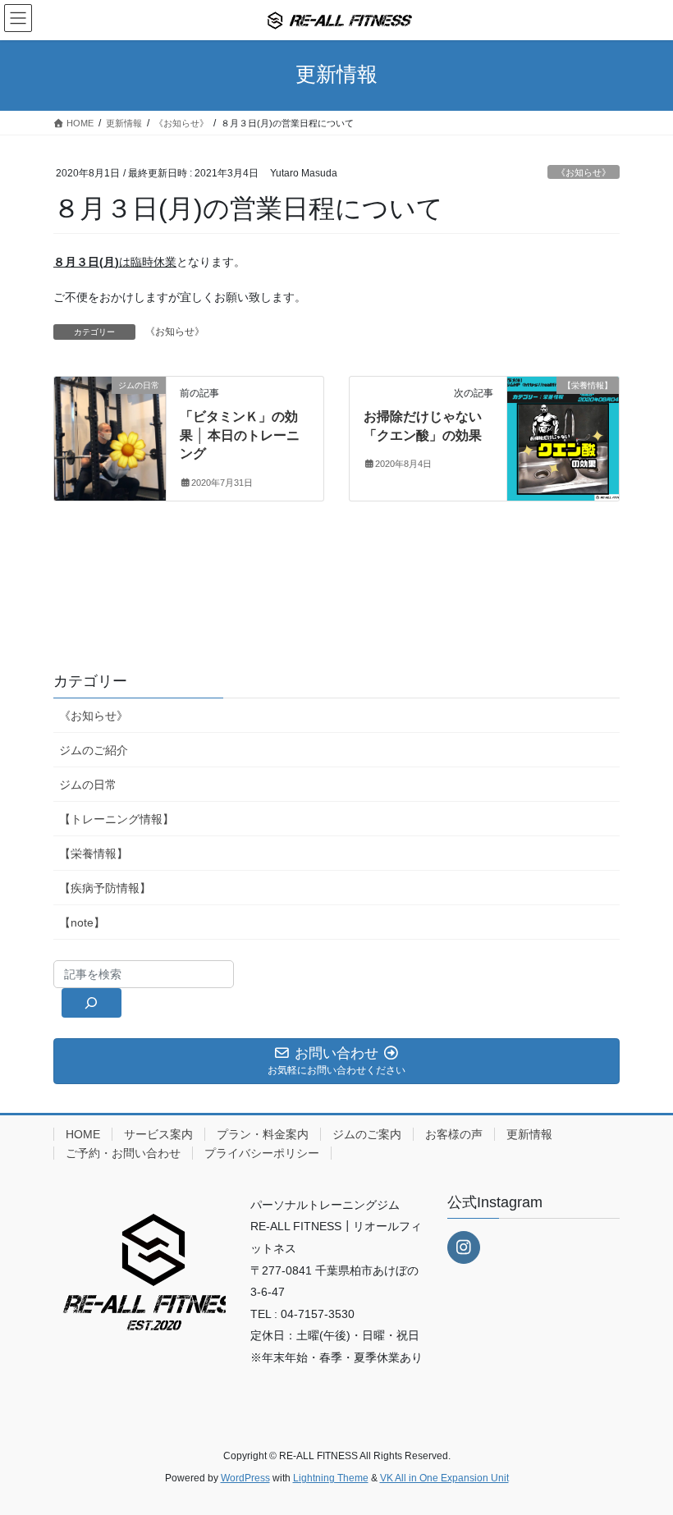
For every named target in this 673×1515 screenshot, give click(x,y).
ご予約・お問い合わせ (123, 1153)
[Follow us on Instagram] (463, 1247)
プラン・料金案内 (263, 1134)
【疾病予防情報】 (105, 888)
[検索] (91, 1003)
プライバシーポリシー (261, 1153)
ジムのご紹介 (93, 750)
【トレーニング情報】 (116, 819)
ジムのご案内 (366, 1134)
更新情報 (529, 1134)
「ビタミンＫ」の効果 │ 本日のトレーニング (240, 435)
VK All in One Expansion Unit (444, 1478)
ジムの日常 (88, 784)
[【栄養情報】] (563, 437)
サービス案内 (158, 1134)
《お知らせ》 (583, 172)
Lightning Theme (331, 1478)
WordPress (245, 1478)
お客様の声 (454, 1134)
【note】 (82, 922)
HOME (83, 1134)
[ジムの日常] (110, 437)
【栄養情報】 (93, 853)
